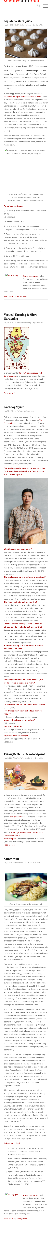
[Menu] (44, 6)
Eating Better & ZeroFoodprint (24, 754)
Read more (8, 393)
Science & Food (21, 863)
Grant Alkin (39, 25)
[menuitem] (37, 6)
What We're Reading (24, 323)
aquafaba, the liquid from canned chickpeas (22, 96)
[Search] (37, 6)
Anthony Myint (14, 407)
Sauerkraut (11, 859)
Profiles (19, 411)
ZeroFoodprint (15, 817)
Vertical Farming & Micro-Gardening (21, 317)
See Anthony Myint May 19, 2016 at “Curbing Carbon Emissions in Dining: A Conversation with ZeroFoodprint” (24, 471)
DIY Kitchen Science (24, 25)
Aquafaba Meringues (18, 21)
